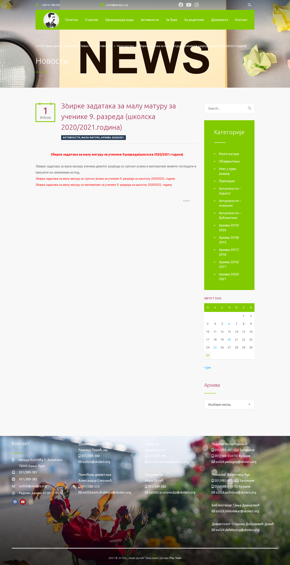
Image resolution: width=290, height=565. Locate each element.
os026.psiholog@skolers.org (235, 492)
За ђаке (171, 20)
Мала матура (90, 137)
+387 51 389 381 (50, 5)
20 (229, 339)
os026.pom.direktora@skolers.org (106, 492)
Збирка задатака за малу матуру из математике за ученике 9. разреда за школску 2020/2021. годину (104, 184)
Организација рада (119, 20)
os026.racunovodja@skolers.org (171, 492)
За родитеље (194, 20)
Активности (150, 20)
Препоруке (227, 181)
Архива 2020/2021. (112, 137)
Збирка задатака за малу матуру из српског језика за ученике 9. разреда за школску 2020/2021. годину (105, 178)
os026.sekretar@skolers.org (168, 462)
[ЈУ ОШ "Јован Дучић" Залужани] (51, 20)
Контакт (241, 20)
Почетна (71, 20)
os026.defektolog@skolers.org (237, 530)
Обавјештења (229, 161)
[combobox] (229, 404)
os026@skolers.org (117, 5)
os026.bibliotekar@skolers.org (237, 511)
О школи (91, 20)
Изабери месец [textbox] (219, 404)
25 (215, 347)
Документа (219, 20)
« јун (207, 367)
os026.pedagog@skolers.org (235, 462)
